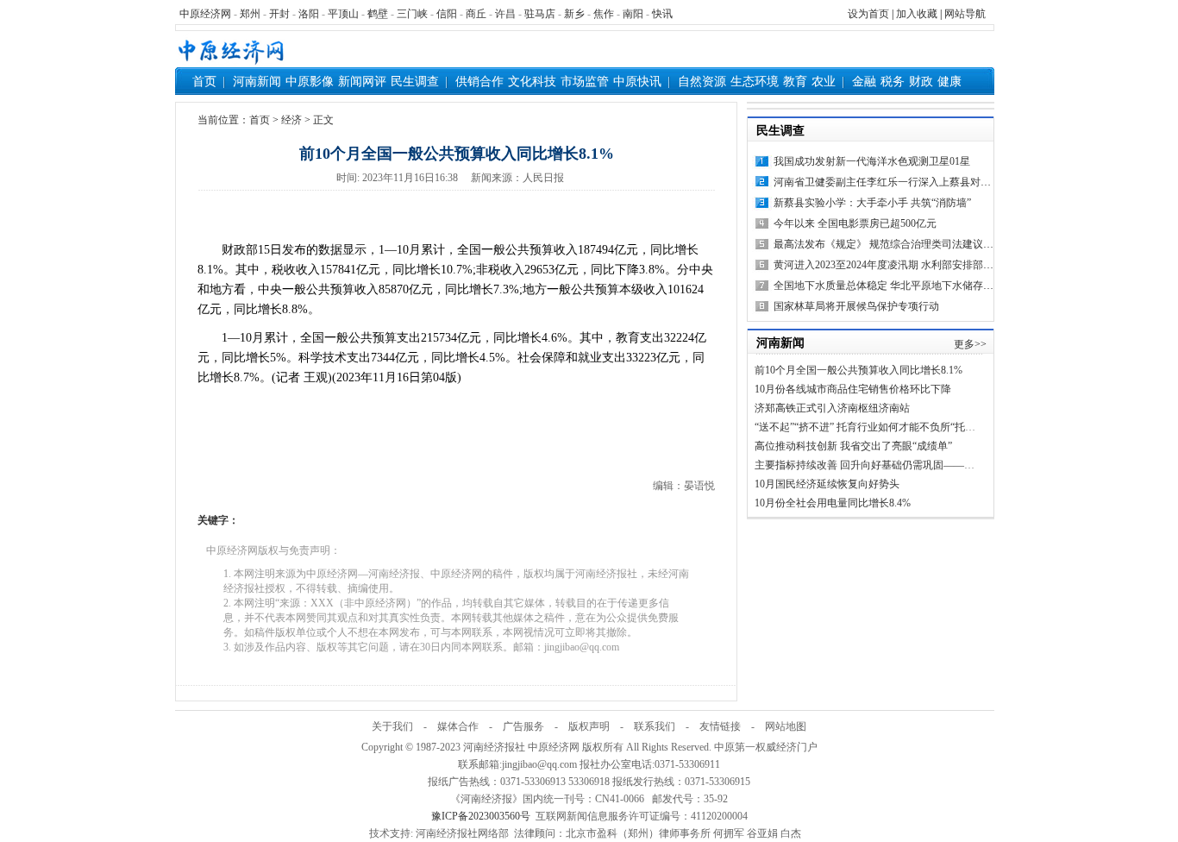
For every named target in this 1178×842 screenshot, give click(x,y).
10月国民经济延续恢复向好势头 (827, 484)
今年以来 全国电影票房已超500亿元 (855, 223)
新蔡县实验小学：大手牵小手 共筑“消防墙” (872, 203)
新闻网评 (362, 81)
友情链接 (720, 726)
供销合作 (479, 81)
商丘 (476, 14)
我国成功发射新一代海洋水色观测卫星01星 (872, 161)
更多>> (970, 344)
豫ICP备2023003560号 (480, 816)
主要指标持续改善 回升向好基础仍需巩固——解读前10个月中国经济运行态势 (932, 465)
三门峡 (412, 14)
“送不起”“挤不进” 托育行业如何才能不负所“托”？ (867, 427)
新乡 (574, 14)
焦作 (603, 14)
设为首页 (868, 14)
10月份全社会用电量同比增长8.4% (833, 503)
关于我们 (392, 726)
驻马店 (539, 14)
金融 (864, 81)
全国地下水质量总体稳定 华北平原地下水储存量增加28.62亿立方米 (926, 286)
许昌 (505, 14)
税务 (892, 81)
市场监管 (585, 81)
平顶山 (343, 14)
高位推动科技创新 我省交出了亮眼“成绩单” (853, 446)
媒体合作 (458, 726)
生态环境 (754, 81)
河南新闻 (257, 81)
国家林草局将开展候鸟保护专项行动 (856, 306)
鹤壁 (377, 14)
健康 (949, 81)
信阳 (446, 14)
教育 (795, 81)
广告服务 (523, 726)
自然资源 (702, 81)
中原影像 (309, 81)
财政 (921, 81)
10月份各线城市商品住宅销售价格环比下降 (853, 389)
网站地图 (785, 726)
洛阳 (308, 14)
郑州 (250, 14)
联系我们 (654, 726)
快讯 (662, 14)
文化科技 (532, 81)
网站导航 (965, 14)
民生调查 (415, 81)
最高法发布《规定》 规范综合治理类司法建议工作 (889, 244)
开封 (279, 14)
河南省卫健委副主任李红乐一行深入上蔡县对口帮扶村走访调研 (918, 182)
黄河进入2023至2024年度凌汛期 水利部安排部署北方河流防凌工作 (925, 265)
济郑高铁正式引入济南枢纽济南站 (832, 408)
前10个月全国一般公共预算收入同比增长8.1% (858, 370)
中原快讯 (637, 81)
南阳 (633, 14)
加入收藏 (916, 14)
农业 (823, 81)
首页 (204, 81)
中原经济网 (205, 14)
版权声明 (589, 726)
